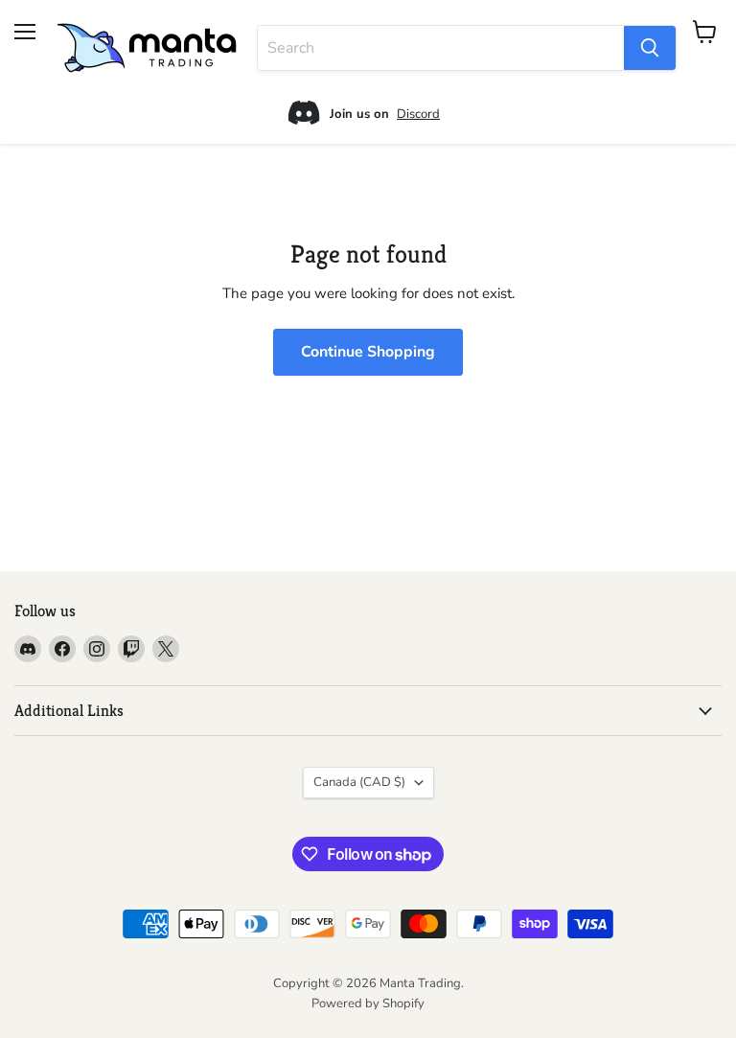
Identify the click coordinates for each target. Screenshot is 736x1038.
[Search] (650, 48)
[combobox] (441, 48)
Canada (359, 782)
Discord (418, 114)
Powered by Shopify (368, 1003)
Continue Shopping (368, 351)
